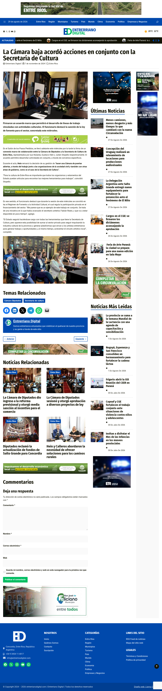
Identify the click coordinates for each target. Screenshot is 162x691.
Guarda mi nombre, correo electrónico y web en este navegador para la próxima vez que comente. (46, 571)
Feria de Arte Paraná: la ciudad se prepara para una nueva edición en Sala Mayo (119, 249)
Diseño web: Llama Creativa (146, 687)
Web (5, 558)
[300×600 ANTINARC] (147, 135)
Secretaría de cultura (34, 300)
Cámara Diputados (12, 300)
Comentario (9, 505)
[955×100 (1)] (81, 14)
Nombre (7, 534)
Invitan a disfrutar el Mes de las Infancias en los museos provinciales (118, 438)
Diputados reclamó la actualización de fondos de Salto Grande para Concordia (22, 449)
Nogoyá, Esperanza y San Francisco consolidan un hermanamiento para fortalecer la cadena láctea (118, 356)
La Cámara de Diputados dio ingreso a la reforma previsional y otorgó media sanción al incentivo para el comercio (22, 405)
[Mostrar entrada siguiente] (159, 40)
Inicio (46, 639)
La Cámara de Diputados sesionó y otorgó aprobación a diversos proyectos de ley (66, 401)
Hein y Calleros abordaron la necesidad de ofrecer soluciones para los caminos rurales (66, 451)
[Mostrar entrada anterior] (153, 40)
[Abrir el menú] (4, 21)
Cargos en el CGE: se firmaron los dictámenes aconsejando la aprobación (117, 222)
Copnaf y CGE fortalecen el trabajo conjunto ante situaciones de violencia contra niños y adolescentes (119, 410)
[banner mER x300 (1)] (147, 90)
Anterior (10, 339)
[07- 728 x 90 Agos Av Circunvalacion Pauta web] (45, 354)
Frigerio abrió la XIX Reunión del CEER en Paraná (118, 383)
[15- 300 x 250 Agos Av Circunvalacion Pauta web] (112, 298)
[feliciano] (45, 616)
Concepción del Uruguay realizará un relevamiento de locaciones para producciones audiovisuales (118, 157)
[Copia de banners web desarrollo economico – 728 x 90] (45, 196)
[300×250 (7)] (112, 487)
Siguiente (79, 339)
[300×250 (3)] (112, 102)
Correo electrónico (12, 546)
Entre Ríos (53, 63)
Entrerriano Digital (13, 63)
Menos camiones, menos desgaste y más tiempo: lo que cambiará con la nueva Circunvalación (119, 126)
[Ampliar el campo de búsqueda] (157, 21)
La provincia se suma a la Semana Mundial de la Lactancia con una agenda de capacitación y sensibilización (119, 324)
